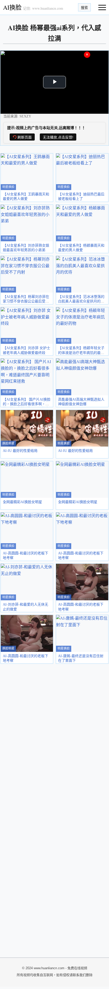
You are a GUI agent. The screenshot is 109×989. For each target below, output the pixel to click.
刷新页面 (24, 137)
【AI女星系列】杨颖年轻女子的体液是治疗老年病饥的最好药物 (81, 352)
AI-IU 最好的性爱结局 (20, 451)
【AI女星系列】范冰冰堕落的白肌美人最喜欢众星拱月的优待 (81, 301)
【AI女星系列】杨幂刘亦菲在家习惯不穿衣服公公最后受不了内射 (26, 301)
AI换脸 (12, 7)
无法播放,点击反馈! (58, 137)
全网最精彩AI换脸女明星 (22, 502)
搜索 (84, 8)
